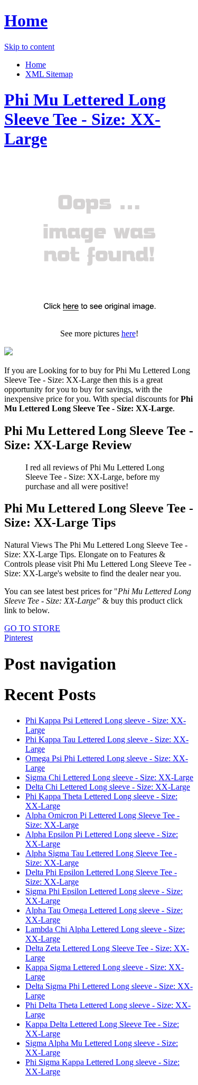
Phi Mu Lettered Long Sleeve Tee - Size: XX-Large (85, 119)
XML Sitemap (49, 74)
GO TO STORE (32, 628)
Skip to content (29, 46)
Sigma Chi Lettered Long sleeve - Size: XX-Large (109, 777)
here (128, 333)
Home (26, 20)
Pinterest (18, 637)
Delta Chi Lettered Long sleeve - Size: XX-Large (107, 786)
